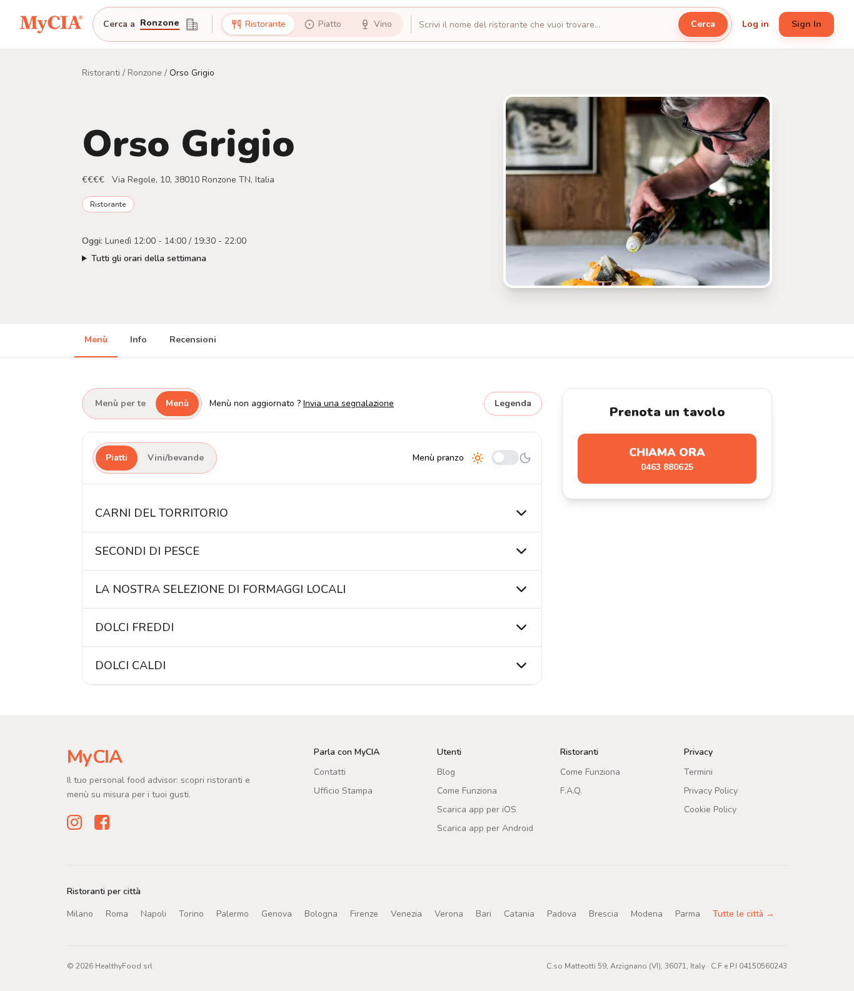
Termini (698, 772)
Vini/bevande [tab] (176, 458)
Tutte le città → (744, 914)
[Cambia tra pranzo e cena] (505, 458)
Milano (80, 914)
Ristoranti (101, 73)
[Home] (51, 24)
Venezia (406, 914)
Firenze (364, 914)
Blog (446, 772)
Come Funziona (467, 791)
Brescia (603, 914)
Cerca (703, 24)
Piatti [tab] (117, 458)
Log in (755, 24)
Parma (687, 914)
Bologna (321, 914)
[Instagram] (74, 822)
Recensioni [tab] (192, 340)
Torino (191, 914)
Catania (519, 914)
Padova (561, 914)
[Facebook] (102, 822)
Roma (117, 914)
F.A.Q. (571, 791)
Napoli (153, 914)
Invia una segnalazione (348, 403)
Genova (276, 914)
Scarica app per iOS (476, 809)
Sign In (806, 24)
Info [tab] (138, 340)
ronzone (159, 24)
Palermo (232, 914)
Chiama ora (667, 459)
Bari (483, 914)
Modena (647, 914)
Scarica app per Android (485, 828)
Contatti (330, 772)
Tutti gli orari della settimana (148, 258)
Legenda (513, 403)
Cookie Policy (710, 809)
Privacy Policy (711, 791)
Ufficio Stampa (343, 791)
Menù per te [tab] (120, 403)
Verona (449, 914)
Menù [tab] (96, 340)
